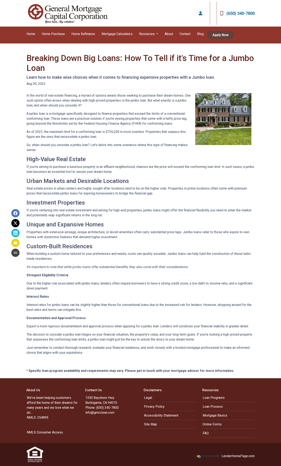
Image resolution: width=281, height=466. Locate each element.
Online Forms (212, 424)
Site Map (150, 424)
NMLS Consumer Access (45, 432)
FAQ (206, 433)
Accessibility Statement (161, 415)
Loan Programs (214, 398)
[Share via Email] (15, 243)
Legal (148, 398)
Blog (200, 34)
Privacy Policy (154, 407)
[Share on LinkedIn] (15, 233)
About (169, 34)
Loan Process (213, 407)
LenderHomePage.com (238, 456)
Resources (147, 34)
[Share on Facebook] (15, 213)
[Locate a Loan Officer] (200, 13)
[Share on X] (15, 223)
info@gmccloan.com (99, 412)
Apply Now (220, 35)
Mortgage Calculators (117, 34)
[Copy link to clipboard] (15, 253)
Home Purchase (53, 34)
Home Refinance (83, 34)
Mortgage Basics (215, 415)
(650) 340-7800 (240, 13)
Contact (185, 34)
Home (31, 34)
